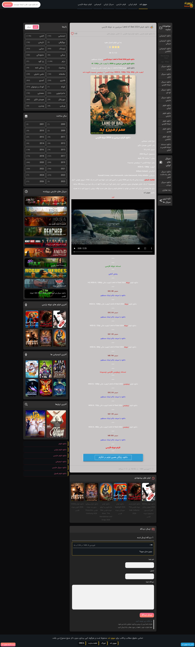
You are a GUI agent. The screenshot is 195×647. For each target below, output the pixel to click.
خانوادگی (40, 55)
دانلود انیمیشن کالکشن (165, 50)
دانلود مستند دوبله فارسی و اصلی (166, 147)
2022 (42, 168)
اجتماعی (61, 36)
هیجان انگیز (111, 34)
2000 (63, 124)
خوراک (103, 643)
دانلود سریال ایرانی (166, 68)
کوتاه (63, 86)
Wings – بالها (165, 62)
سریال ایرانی (109, 4)
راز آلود (41, 61)
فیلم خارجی (121, 4)
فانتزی (62, 80)
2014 (42, 143)
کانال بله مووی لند (188, 644)
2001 (42, 124)
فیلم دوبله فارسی (85, 4)
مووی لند (143, 4)
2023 (63, 175)
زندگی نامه (39, 67)
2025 (63, 181)
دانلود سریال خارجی (166, 99)
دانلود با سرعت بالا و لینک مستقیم (113, 295)
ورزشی (62, 106)
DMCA (81, 643)
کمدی (41, 80)
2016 (42, 149)
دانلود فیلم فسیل (60, 473)
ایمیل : (151, 570)
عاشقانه (62, 74)
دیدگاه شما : (149, 582)
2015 (63, 149)
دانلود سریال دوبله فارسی (166, 83)
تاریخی (41, 42)
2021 (63, 168)
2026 (42, 181)
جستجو (8, 4)
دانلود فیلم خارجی (146, 34)
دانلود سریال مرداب (166, 184)
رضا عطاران (166, 190)
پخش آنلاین (113, 274)
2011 (63, 137)
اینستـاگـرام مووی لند (8, 644)
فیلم (35, 27)
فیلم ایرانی (132, 4)
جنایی (41, 48)
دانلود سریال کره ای (166, 91)
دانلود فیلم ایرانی (167, 107)
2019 (63, 162)
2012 (42, 137)
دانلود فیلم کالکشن (167, 138)
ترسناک (62, 48)
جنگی (62, 55)
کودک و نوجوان (37, 86)
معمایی (41, 93)
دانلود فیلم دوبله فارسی (131, 34)
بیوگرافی (62, 42)
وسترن (41, 106)
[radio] (118, 48)
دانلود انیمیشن (165, 35)
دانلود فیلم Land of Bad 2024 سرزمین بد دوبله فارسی (125, 27)
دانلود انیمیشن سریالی (165, 42)
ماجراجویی (60, 93)
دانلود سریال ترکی (166, 75)
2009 (63, 130)
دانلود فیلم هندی (167, 130)
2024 (42, 175)
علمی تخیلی (39, 74)
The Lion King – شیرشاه (165, 57)
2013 (63, 143)
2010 (42, 130)
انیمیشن (97, 4)
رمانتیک (62, 67)
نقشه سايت (92, 643)
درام (63, 61)
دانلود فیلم (131, 68)
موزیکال (62, 99)
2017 (63, 156)
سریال (29, 27)
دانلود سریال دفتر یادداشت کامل (165, 174)
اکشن (118, 34)
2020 (42, 162)
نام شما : (151, 559)
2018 (42, 156)
